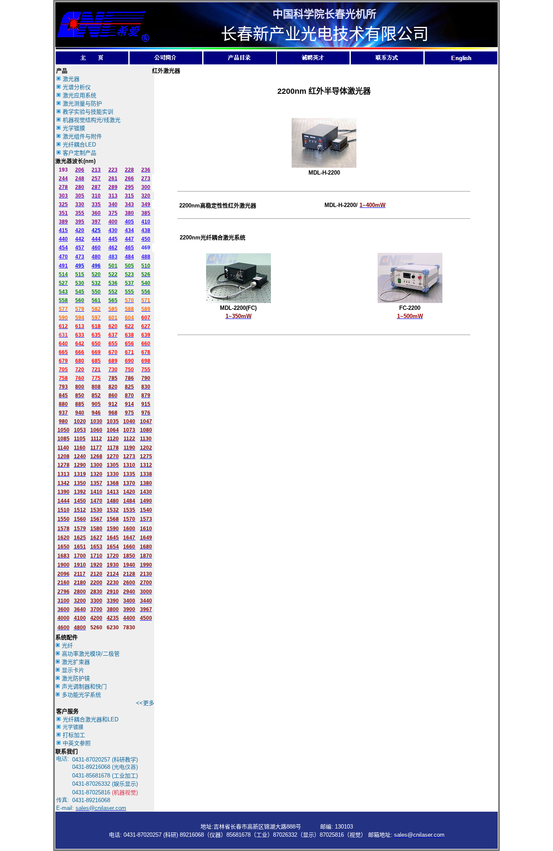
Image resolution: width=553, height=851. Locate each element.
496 (96, 266)
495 (79, 266)
